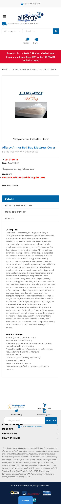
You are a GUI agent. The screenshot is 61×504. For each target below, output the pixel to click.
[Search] (56, 31)
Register (36, 3)
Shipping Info (9, 185)
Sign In (26, 3)
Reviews (9, 218)
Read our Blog (16, 415)
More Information (15, 211)
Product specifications (18, 205)
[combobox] (38, 31)
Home (4, 69)
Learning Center (44, 408)
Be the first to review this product (20, 151)
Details (9, 198)
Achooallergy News (44, 415)
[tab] (30, 198)
